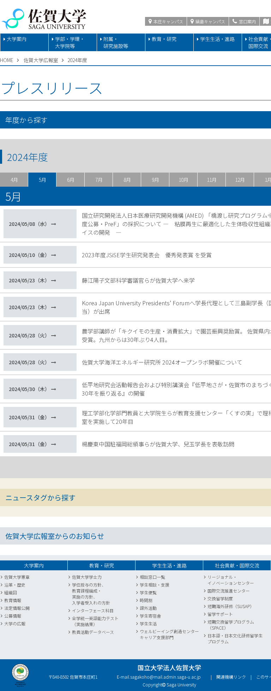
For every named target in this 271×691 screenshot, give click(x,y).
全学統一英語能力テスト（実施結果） (95, 621)
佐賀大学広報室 (41, 60)
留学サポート (220, 614)
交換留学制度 (220, 598)
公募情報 (12, 616)
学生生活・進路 (217, 38)
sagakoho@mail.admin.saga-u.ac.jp (165, 677)
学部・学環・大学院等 (70, 42)
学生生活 (148, 623)
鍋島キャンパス (209, 21)
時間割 (146, 600)
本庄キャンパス (167, 21)
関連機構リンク (231, 677)
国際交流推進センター (228, 591)
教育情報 (12, 600)
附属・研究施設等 (115, 42)
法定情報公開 (17, 608)
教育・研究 (164, 38)
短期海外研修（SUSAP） (230, 606)
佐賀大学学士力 (87, 577)
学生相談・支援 (154, 585)
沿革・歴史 (14, 585)
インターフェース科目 (93, 610)
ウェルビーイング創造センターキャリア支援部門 (169, 634)
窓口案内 (247, 21)
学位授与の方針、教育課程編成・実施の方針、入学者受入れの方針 (91, 594)
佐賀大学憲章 (17, 577)
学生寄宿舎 (150, 616)
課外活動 (148, 608)
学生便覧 (148, 592)
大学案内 (16, 38)
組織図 (10, 592)
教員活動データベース (93, 632)
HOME (6, 60)
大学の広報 (14, 623)
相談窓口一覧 (152, 577)
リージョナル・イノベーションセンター (230, 580)
